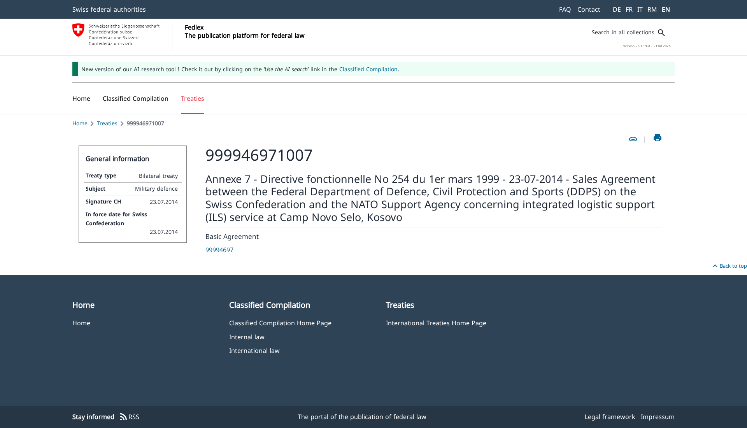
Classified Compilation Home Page (280, 323)
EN (666, 9)
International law (254, 350)
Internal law (247, 337)
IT (640, 9)
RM (652, 9)
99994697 (219, 250)
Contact (588, 9)
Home (80, 123)
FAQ (565, 9)
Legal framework (610, 416)
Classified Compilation (368, 69)
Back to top (728, 266)
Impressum (658, 416)
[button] (135, 98)
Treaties (107, 123)
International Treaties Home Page (436, 323)
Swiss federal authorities (109, 9)
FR (629, 9)
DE (617, 9)
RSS (129, 417)
